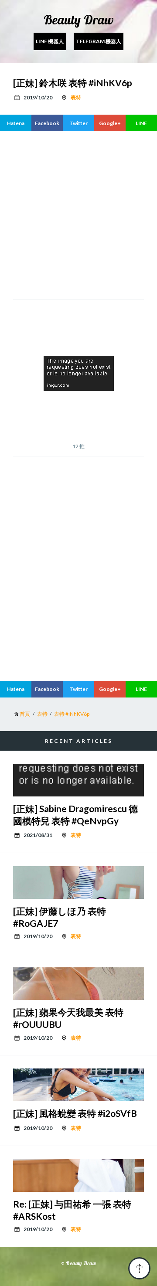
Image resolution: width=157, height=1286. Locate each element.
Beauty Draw (78, 19)
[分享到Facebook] (47, 123)
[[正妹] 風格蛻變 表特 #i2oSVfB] (78, 1084)
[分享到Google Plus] (110, 123)
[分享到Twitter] (78, 123)
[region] (78, 601)
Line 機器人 (50, 41)
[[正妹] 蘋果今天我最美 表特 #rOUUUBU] (78, 983)
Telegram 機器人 (98, 41)
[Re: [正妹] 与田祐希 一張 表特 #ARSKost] (78, 1175)
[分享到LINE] (141, 123)
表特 (76, 97)
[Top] (139, 1268)
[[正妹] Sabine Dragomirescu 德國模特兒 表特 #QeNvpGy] (78, 780)
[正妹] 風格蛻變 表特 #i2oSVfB (75, 1113)
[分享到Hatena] (15, 123)
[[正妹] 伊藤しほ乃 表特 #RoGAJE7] (78, 882)
